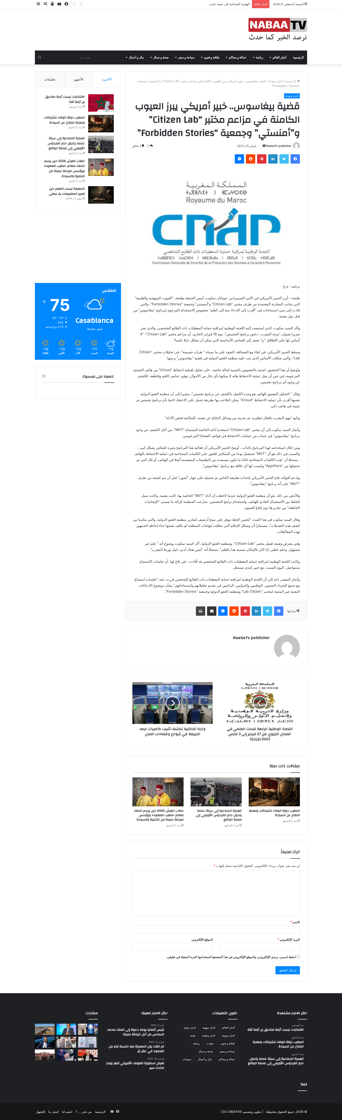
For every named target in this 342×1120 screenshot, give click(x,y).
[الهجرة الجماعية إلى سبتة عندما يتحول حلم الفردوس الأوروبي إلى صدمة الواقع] (216, 791)
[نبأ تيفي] (277, 29)
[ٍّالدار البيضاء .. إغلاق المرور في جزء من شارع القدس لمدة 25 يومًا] (45, 1029)
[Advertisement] (78, 250)
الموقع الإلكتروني (202, 939)
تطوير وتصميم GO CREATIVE (241, 1111)
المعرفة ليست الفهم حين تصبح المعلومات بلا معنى (67, 191)
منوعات (186, 1059)
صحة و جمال (161, 57)
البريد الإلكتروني (288, 939)
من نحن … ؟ (84, 1111)
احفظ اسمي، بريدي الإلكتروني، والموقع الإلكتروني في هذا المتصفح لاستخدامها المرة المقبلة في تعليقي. (231, 957)
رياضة (259, 57)
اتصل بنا (53, 1111)
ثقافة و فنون (211, 57)
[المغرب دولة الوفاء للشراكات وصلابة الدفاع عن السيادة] (274, 791)
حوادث (210, 1043)
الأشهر (78, 79)
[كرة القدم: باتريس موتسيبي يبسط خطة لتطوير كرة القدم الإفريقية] (45, 1042)
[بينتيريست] (261, 159)
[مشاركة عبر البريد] (211, 611)
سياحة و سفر (186, 57)
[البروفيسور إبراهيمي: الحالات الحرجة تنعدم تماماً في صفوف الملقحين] (66, 1042)
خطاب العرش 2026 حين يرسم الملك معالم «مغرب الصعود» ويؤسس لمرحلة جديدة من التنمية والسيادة (159, 815)
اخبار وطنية (208, 1035)
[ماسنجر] (239, 159)
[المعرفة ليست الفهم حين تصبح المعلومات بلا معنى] (101, 195)
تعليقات (49, 79)
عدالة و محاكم (237, 57)
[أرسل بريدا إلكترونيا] (264, 146)
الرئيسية (298, 57)
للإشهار (40, 1111)
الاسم (295, 922)
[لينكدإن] (273, 159)
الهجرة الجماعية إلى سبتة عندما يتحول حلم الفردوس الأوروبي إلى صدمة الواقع (199, 4)
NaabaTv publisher (279, 146)
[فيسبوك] (295, 159)
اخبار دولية (190, 1027)
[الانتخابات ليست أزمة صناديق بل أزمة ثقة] (101, 103)
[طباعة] (200, 611)
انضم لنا (67, 1111)
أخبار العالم (279, 57)
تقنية (192, 1035)
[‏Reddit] (250, 159)
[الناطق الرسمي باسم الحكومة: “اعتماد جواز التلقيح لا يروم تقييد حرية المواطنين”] (88, 1042)
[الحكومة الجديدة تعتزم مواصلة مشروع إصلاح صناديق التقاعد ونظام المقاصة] (66, 1029)
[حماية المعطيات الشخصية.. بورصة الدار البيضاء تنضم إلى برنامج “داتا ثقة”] (88, 1029)
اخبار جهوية (208, 1027)
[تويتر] (284, 159)
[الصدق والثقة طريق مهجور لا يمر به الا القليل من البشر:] (66, 1055)
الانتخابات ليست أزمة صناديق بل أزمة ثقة (65, 99)
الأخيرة (107, 79)
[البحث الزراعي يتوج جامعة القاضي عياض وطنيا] (45, 1054)
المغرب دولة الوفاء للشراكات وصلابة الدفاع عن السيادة (274, 813)
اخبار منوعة (275, 81)
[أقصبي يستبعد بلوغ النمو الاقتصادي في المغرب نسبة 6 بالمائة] (88, 1055)
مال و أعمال (136, 57)
